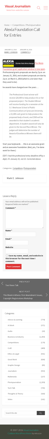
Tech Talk (26, 388)
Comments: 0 (25, 52)
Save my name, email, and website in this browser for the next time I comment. (24, 258)
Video (26, 399)
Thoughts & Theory (26, 393)
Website (9, 247)
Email (8, 239)
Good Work (26, 359)
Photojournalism (33, 25)
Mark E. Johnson (10, 52)
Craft (26, 348)
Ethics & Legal (26, 354)
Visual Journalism (31, 430)
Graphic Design (26, 365)
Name (8, 230)
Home (7, 25)
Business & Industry (26, 337)
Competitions (18, 25)
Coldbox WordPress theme (20, 433)
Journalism (26, 371)
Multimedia (26, 376)
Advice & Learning (26, 319)
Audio (26, 331)
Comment (10, 208)
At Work (26, 325)
